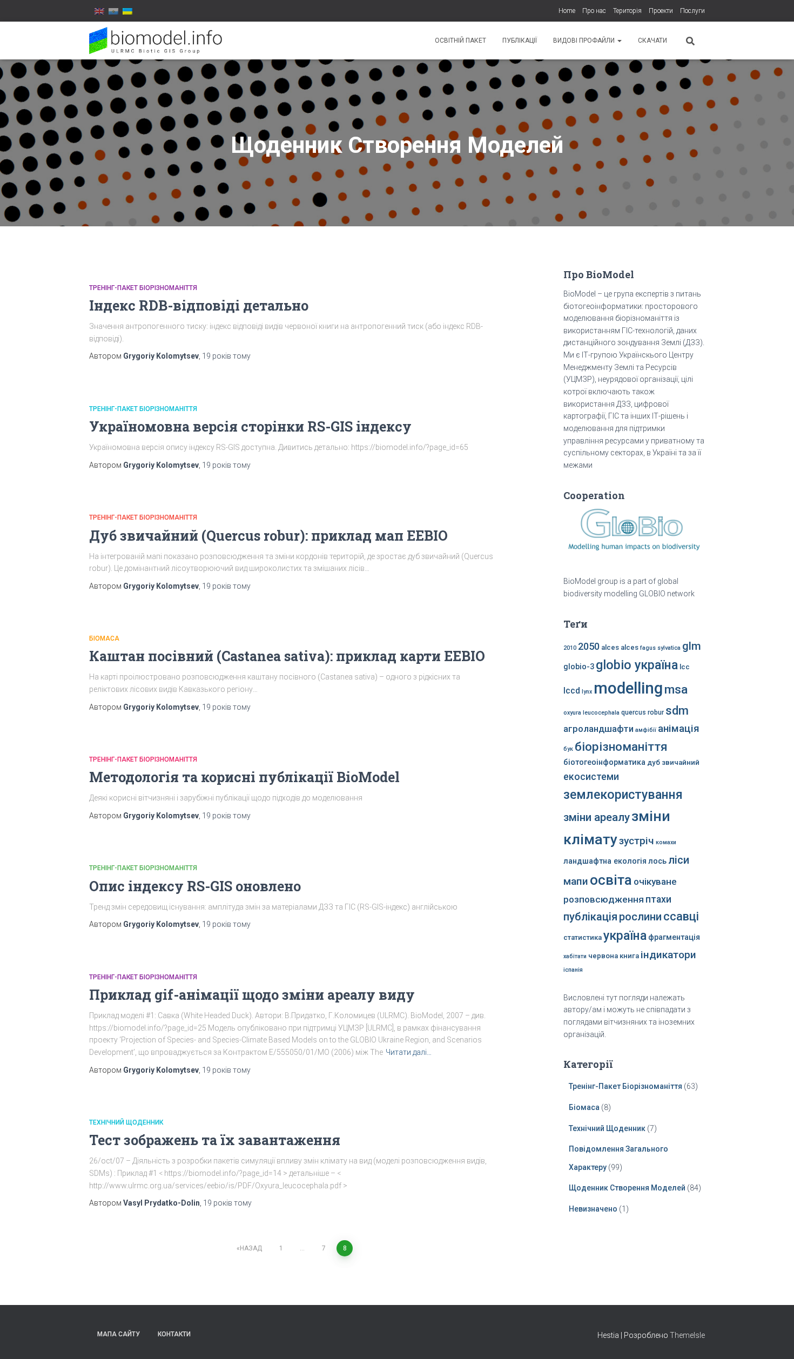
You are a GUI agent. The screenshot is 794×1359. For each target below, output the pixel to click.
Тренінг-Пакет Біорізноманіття (143, 288)
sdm (677, 710)
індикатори (668, 954)
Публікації (519, 40)
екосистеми (591, 776)
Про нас (594, 11)
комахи (666, 842)
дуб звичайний (673, 762)
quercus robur (642, 712)
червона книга (613, 956)
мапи (575, 881)
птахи (658, 899)
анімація (678, 729)
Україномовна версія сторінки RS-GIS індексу (250, 426)
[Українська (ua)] (127, 11)
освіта (611, 880)
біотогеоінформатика (604, 762)
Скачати (652, 40)
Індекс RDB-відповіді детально (198, 305)
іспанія (573, 969)
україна (625, 935)
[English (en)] (99, 11)
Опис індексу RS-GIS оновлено (195, 886)
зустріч (636, 841)
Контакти (174, 1334)
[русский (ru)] (113, 11)
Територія (627, 11)
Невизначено (593, 1209)
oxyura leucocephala (591, 712)
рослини (640, 916)
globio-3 (578, 666)
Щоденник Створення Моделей (627, 1187)
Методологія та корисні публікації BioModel (244, 777)
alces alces (619, 647)
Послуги (692, 11)
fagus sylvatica (660, 647)
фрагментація (674, 937)
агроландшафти (598, 729)
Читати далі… (409, 1052)
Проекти (661, 11)
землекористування (623, 794)
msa (676, 689)
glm (691, 646)
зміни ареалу (596, 817)
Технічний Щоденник (126, 1122)
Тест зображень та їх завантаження (214, 1140)
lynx (587, 691)
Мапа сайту (118, 1334)
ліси (678, 859)
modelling (628, 688)
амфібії (645, 730)
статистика (582, 937)
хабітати (575, 956)
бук (568, 748)
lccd (571, 690)
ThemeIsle (687, 1335)
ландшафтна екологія (605, 861)
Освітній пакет (460, 40)
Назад (251, 1248)
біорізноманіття (621, 746)
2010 (569, 647)
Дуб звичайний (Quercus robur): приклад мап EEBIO (268, 535)
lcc (684, 667)
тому (226, 356)
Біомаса (104, 638)
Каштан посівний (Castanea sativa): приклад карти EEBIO (287, 656)
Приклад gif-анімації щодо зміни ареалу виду (252, 995)
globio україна (637, 664)
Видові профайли (584, 40)
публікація (590, 916)
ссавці (681, 916)
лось (657, 861)
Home (567, 11)
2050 (589, 646)
